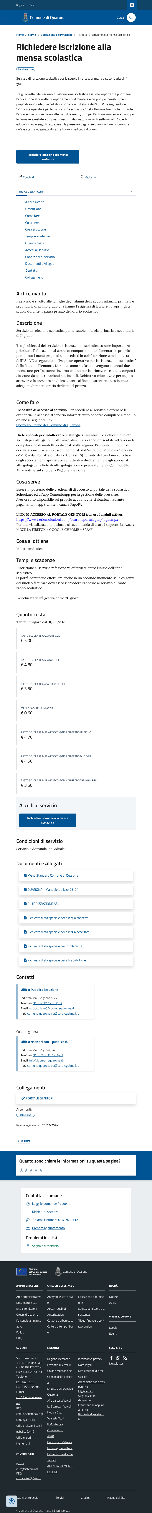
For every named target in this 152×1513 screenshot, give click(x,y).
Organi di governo (27, 1314)
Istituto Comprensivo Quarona (60, 1391)
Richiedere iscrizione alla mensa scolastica (47, 156)
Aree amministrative (28, 1296)
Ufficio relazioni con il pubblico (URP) (47, 1041)
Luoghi (113, 1327)
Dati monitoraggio (27, 1497)
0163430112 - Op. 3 (47, 1003)
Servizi (32, 34)
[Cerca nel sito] (130, 17)
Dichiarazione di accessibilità (60, 1457)
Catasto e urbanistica (60, 1320)
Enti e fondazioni (26, 1308)
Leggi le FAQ (86, 1391)
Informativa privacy (90, 1359)
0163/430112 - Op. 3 (48, 1055)
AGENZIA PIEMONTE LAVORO (60, 1469)
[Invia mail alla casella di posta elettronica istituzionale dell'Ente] (29, 1400)
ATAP (50, 1436)
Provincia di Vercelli (59, 1364)
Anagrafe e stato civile (60, 1299)
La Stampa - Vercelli (59, 1406)
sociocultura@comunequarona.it (51, 1008)
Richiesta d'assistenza (91, 1416)
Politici (20, 1332)
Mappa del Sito (116, 1497)
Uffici (19, 1338)
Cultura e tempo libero (60, 1329)
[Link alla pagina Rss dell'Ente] (125, 1358)
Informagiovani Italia (59, 1448)
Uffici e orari (23, 1437)
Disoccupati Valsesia (59, 1442)
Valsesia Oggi (55, 1418)
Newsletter (116, 1363)
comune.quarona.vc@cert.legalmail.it (53, 1013)
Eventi (113, 1333)
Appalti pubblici (56, 1308)
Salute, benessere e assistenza (91, 1311)
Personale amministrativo (29, 1323)
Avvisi (112, 1302)
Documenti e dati (26, 1302)
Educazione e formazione (56, 34)
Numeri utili (23, 1443)
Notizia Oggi (54, 1412)
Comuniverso (55, 1430)
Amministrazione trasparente (91, 1384)
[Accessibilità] (12, 1501)
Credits (85, 1497)
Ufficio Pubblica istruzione (39, 989)
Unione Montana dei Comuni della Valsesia (59, 1376)
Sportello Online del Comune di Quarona (48, 425)
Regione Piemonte (26, 5)
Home (20, 34)
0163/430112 (25, 1382)
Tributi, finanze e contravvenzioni (91, 1323)
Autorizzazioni (55, 1314)
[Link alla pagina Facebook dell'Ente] (111, 1358)
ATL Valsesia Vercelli (59, 1400)
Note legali (85, 1364)
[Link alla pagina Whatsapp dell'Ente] (118, 1358)
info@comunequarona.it (46, 1060)
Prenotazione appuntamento (91, 1407)
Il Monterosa (55, 1424)
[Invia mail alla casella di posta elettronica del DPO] (27, 1469)
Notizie (113, 1296)
